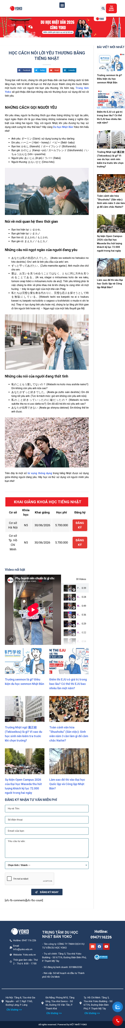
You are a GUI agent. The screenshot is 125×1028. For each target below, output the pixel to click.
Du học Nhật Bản (63, 127)
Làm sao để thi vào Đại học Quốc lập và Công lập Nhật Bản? (67, 784)
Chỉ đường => (14, 1009)
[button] (62, 5)
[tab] (75, 588)
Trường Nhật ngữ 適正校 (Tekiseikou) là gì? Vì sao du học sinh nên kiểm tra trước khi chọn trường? (110, 159)
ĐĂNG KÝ (80, 525)
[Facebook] (99, 946)
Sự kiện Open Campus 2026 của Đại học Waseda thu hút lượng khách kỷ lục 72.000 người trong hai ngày (109, 243)
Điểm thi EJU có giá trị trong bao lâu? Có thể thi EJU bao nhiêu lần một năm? (68, 684)
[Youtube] (106, 946)
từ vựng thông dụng (40, 473)
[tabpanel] (33, 610)
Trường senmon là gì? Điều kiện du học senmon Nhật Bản (109, 79)
